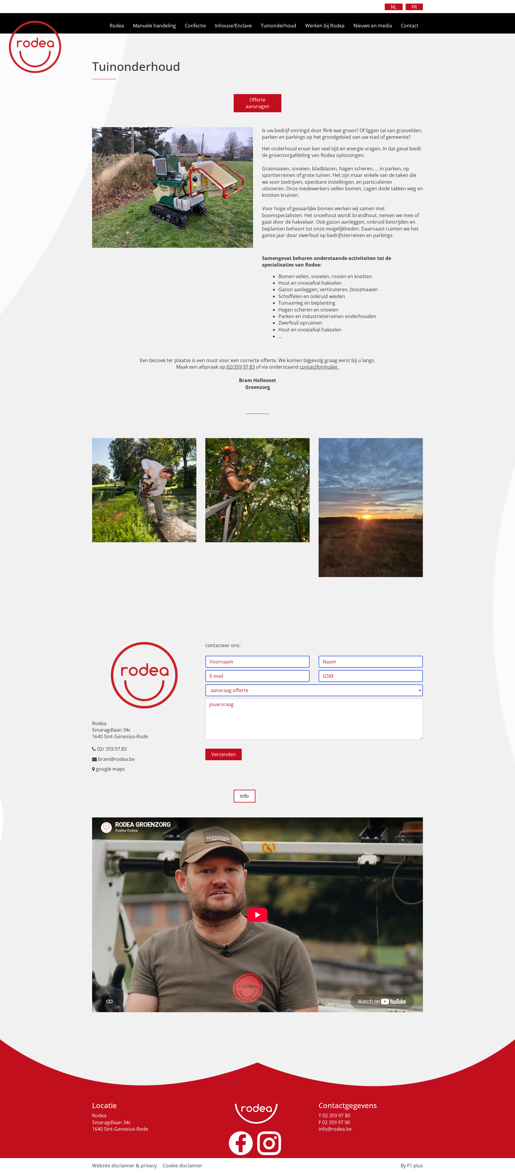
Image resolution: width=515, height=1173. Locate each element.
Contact (409, 25)
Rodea (117, 25)
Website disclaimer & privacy (124, 1165)
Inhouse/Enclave (233, 25)
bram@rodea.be (116, 759)
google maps (110, 769)
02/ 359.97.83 (112, 749)
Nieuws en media (372, 25)
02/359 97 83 (240, 367)
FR (414, 7)
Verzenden (223, 754)
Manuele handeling (154, 25)
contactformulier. (319, 367)
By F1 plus (412, 1165)
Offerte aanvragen (257, 103)
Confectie (195, 25)
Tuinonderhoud (278, 25)
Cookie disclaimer (182, 1165)
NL (394, 7)
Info (244, 796)
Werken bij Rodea (325, 25)
